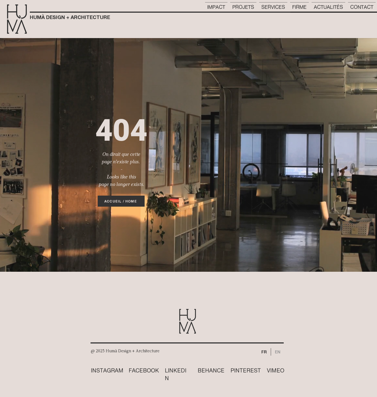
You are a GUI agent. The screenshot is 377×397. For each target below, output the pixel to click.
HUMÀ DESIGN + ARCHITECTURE (70, 17)
